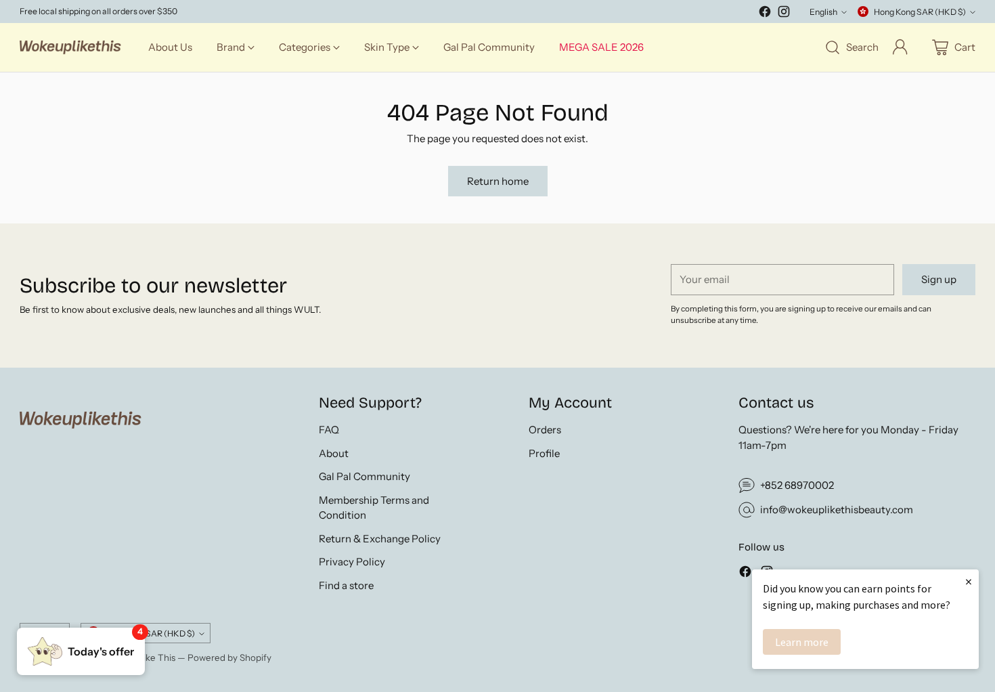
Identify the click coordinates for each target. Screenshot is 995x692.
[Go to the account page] (900, 47)
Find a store (346, 585)
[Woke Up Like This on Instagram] (784, 14)
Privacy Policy (352, 561)
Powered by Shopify (229, 657)
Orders (545, 429)
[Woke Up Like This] (70, 48)
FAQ (329, 429)
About (334, 453)
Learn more (801, 642)
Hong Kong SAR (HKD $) (920, 12)
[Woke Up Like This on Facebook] (765, 14)
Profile (544, 453)
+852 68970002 (797, 485)
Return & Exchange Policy (380, 538)
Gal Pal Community (364, 476)
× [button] (968, 581)
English (823, 12)
